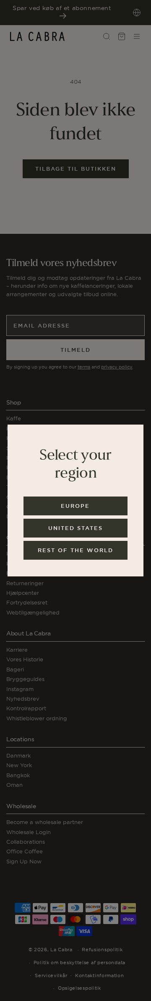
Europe (75, 505)
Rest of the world (75, 550)
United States (75, 528)
